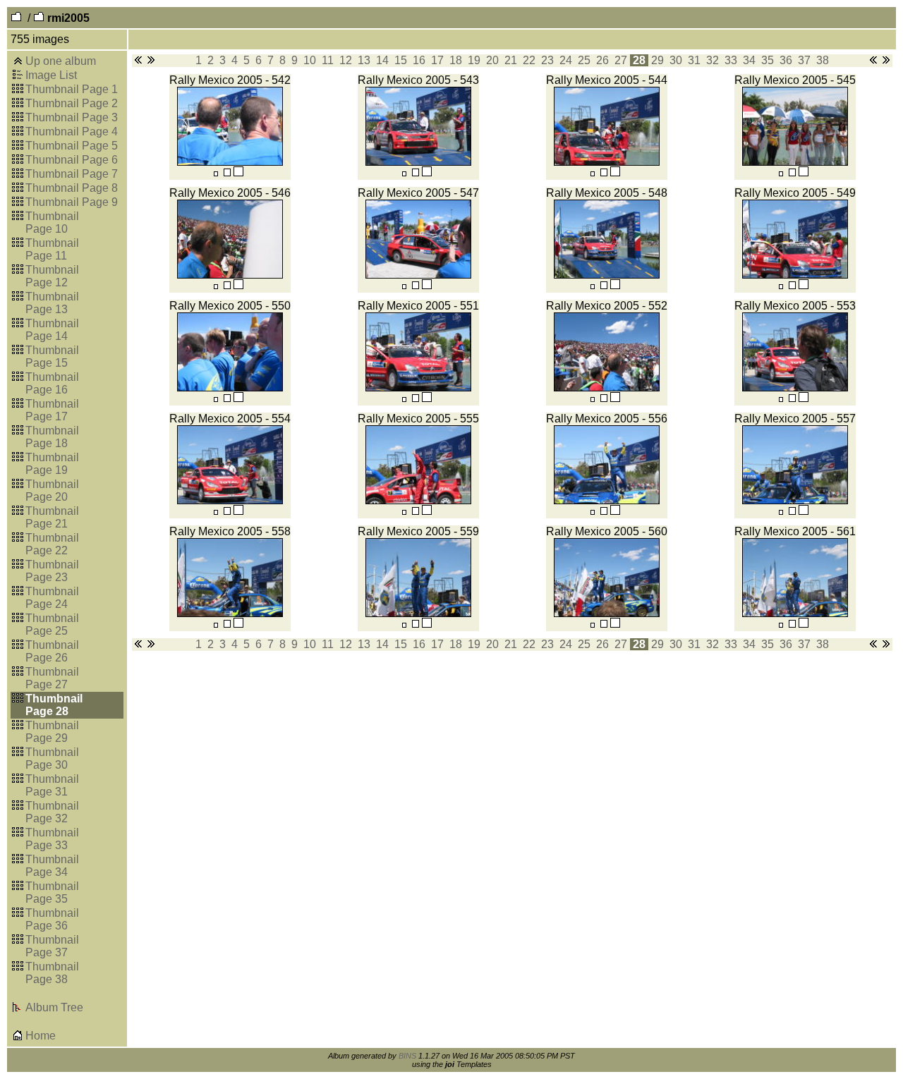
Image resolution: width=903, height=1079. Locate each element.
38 (822, 60)
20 (492, 60)
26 (602, 60)
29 (657, 60)
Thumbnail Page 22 (52, 544)
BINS (407, 1055)
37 (804, 60)
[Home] (17, 1037)
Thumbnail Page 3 (71, 117)
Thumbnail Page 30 (52, 758)
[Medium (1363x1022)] (227, 173)
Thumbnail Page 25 (52, 624)
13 (364, 60)
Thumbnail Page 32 (52, 812)
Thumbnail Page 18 (52, 437)
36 (786, 60)
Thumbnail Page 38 (52, 973)
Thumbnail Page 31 (52, 785)
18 (456, 60)
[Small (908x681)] (216, 173)
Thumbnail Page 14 (52, 329)
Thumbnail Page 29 (52, 731)
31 (694, 60)
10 (310, 60)
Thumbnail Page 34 (52, 865)
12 (346, 60)
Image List (51, 75)
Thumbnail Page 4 (71, 132)
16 (419, 60)
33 (731, 60)
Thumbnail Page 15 (52, 356)
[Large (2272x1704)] (238, 173)
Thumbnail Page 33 (52, 839)
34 (749, 60)
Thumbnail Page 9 (71, 202)
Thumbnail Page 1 (71, 89)
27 (621, 60)
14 (382, 60)
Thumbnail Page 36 (52, 919)
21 (511, 60)
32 (712, 60)
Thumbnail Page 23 (52, 571)
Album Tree (54, 1007)
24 (566, 60)
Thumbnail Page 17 (52, 410)
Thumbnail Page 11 (52, 249)
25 (584, 60)
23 (547, 60)
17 (437, 60)
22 (529, 60)
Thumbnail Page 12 (52, 276)
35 (767, 60)
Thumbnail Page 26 (52, 651)
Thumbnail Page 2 (71, 103)
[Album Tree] (17, 1009)
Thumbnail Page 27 (52, 678)
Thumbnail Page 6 (71, 160)
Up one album (60, 61)
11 (328, 60)
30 (676, 60)
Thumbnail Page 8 (71, 188)
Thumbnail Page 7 (71, 174)
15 (401, 60)
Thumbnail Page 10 (52, 222)
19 (474, 60)
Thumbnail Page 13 (52, 303)
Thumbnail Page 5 (71, 146)
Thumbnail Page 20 (52, 490)
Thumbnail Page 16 (52, 383)
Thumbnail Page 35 (52, 892)
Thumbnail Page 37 (52, 946)
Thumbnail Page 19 (52, 463)
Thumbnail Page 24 (52, 597)
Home (40, 1036)
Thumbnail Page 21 (52, 517)
